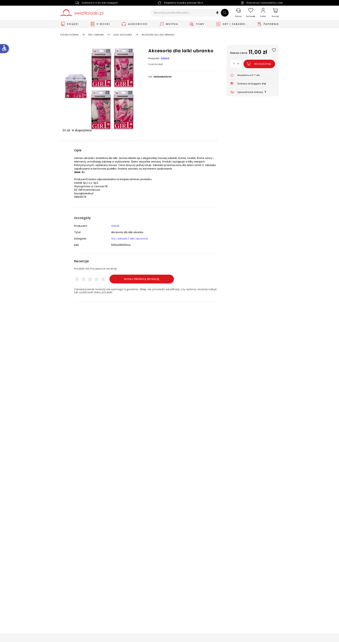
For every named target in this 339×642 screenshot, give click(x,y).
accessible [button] (4, 48)
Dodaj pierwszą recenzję (141, 279)
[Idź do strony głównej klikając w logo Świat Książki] (81, 12)
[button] (217, 13)
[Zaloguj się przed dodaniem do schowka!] (274, 50)
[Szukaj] (225, 13)
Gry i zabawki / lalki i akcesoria (129, 238)
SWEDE (165, 58)
